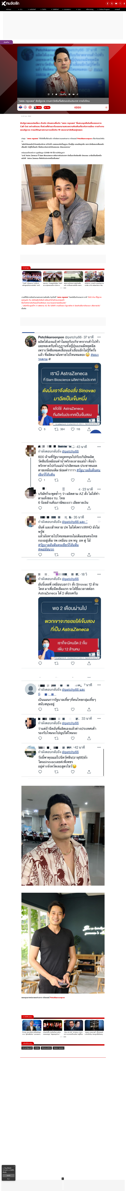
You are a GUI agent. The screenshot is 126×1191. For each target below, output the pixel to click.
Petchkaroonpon (84, 138)
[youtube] (116, 3)
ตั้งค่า (8, 1179)
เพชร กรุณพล (32, 138)
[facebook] (107, 3)
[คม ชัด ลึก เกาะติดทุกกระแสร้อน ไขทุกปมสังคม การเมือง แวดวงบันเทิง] (63, 3)
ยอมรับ (8, 1175)
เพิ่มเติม (5, 1172)
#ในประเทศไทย (46, 1048)
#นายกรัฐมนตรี (27, 1048)
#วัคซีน (37, 1048)
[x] (112, 3)
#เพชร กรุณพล (58, 1048)
